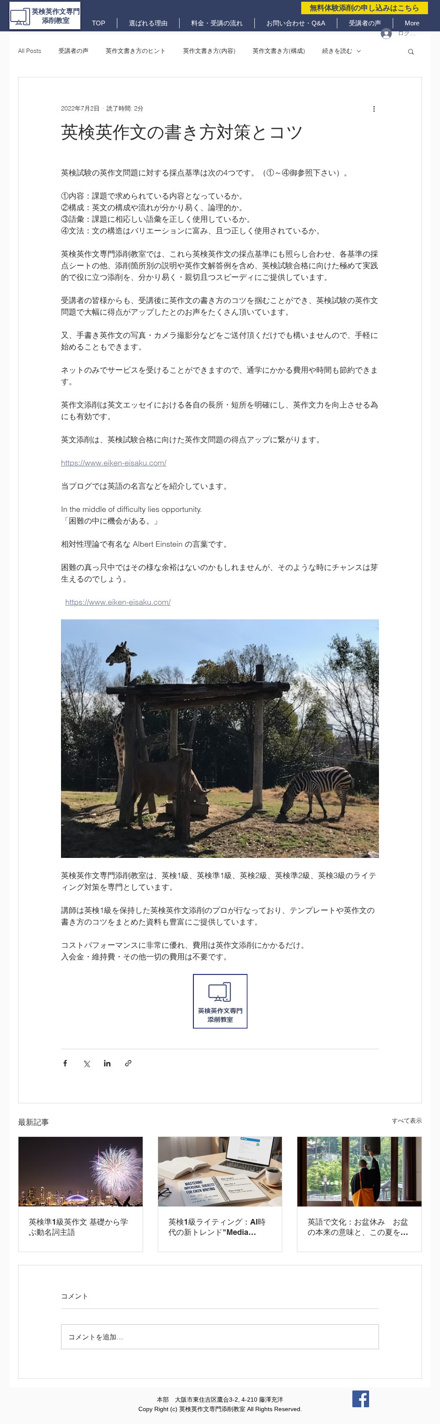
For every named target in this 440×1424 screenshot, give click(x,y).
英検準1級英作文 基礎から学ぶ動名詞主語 (78, 1227)
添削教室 (56, 20)
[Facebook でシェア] (65, 1063)
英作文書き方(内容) (209, 51)
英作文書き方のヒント (136, 51)
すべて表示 (407, 1120)
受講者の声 (73, 51)
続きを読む (337, 51)
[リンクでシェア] (128, 1063)
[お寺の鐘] (359, 1172)
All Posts (29, 51)
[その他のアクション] (374, 108)
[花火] (80, 1172)
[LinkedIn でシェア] (107, 1063)
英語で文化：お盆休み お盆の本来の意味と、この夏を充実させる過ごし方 (358, 1227)
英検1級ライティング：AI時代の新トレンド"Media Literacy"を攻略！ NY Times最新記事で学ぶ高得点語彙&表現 (218, 1227)
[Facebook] (360, 1398)
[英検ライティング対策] (220, 1172)
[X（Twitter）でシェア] (86, 1063)
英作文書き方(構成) (279, 51)
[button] (411, 51)
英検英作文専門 (56, 11)
